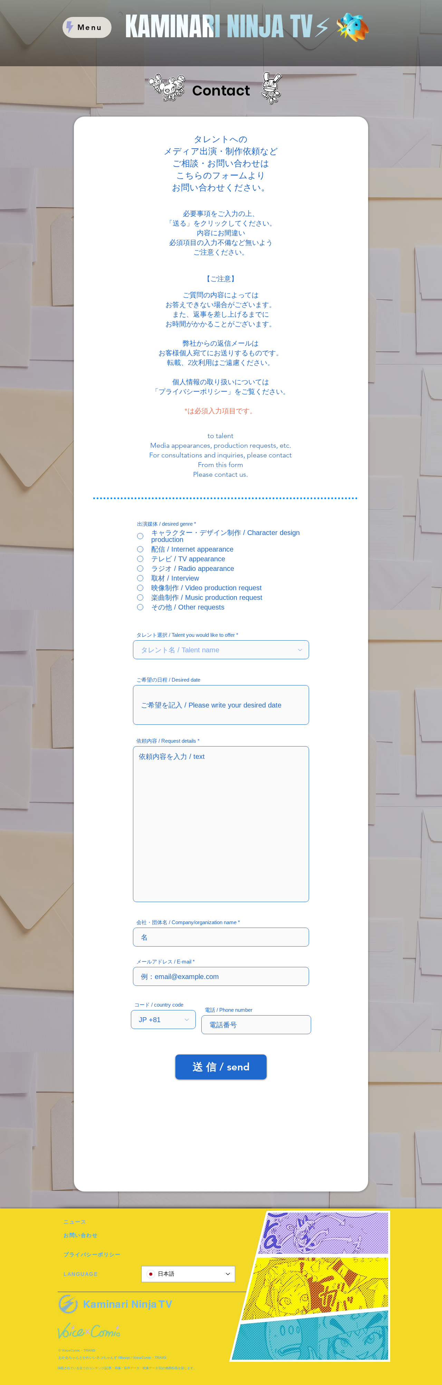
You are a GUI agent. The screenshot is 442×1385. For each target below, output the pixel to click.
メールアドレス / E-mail (163, 961)
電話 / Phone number (228, 1009)
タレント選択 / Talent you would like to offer (185, 634)
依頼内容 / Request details (166, 740)
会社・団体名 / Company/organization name (186, 922)
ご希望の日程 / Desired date (168, 679)
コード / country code (158, 1004)
